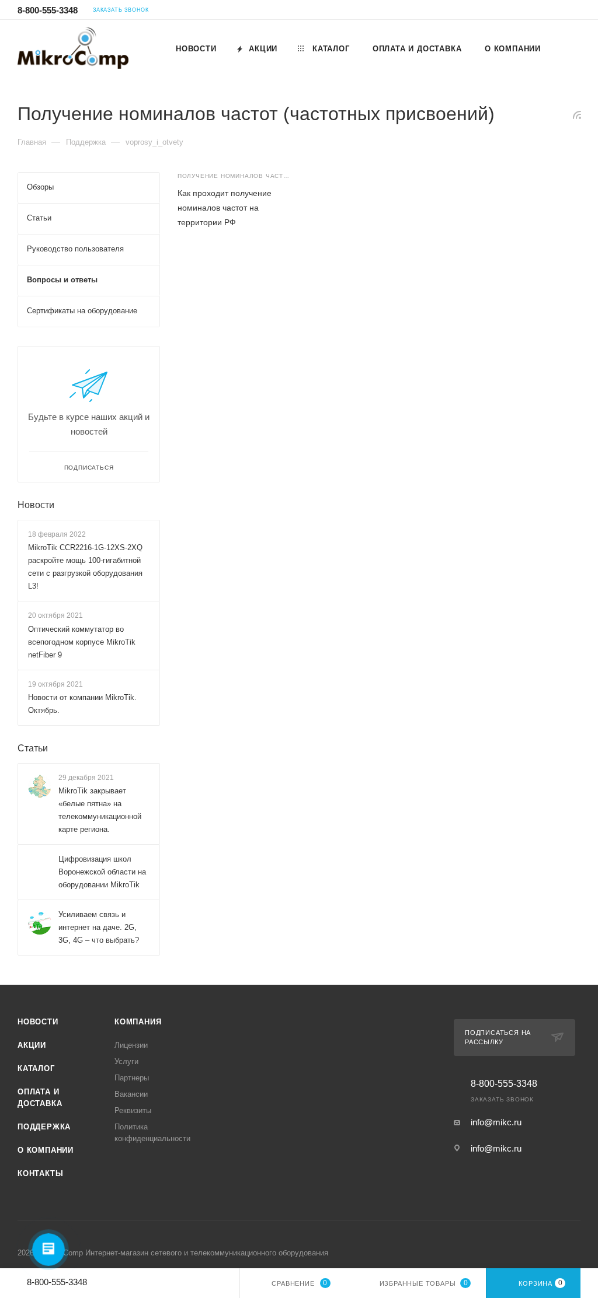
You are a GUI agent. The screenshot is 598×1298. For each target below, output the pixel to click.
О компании (46, 1150)
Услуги (126, 1061)
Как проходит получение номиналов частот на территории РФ (225, 207)
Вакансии (131, 1094)
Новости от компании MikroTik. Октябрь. (82, 704)
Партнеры (131, 1077)
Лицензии (131, 1045)
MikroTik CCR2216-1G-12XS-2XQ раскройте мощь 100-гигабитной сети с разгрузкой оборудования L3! (85, 566)
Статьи (33, 748)
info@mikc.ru (496, 1122)
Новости (36, 505)
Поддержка (44, 1126)
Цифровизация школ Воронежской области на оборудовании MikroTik (102, 872)
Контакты (40, 1173)
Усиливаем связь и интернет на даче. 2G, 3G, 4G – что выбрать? (98, 927)
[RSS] (577, 115)
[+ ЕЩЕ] (565, 48)
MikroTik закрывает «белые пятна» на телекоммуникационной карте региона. (99, 810)
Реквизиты (132, 1110)
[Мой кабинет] (575, 11)
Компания (137, 1021)
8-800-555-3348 (48, 10)
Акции (32, 1045)
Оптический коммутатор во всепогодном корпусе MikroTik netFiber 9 (81, 642)
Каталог (36, 1068)
